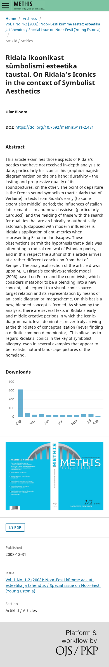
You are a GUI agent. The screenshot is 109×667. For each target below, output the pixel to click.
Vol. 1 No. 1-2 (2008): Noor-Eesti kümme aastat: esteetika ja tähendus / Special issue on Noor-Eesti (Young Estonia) (53, 26)
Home (11, 18)
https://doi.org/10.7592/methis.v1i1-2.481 (54, 127)
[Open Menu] (5, 5)
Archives (30, 18)
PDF (17, 527)
